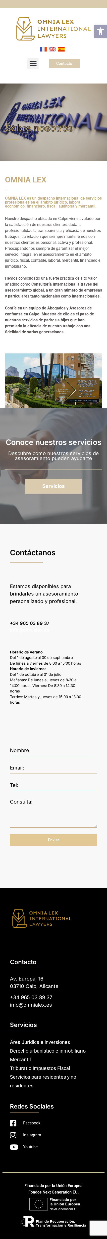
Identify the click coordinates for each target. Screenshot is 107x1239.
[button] (100, 31)
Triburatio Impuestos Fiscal (40, 1068)
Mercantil (20, 1060)
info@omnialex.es (29, 630)
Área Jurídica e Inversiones (40, 1042)
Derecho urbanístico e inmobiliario (48, 1051)
